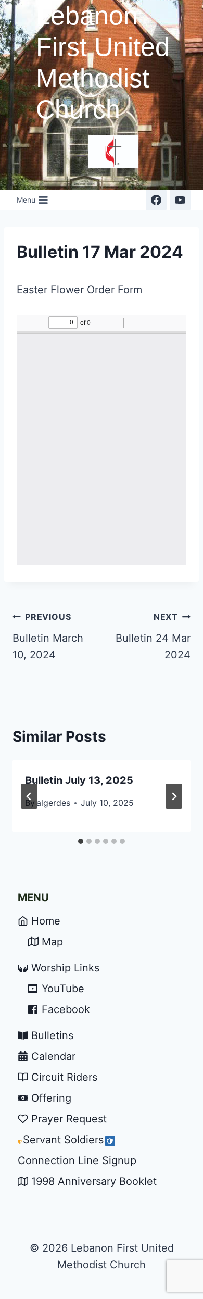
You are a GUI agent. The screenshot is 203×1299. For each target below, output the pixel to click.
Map (52, 941)
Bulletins (52, 1035)
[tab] (80, 841)
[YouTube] (180, 200)
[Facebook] (156, 200)
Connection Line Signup (77, 1160)
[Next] (174, 796)
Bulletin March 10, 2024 (47, 636)
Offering (51, 1098)
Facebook (66, 1009)
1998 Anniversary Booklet (94, 1181)
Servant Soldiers (63, 1139)
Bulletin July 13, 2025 (79, 780)
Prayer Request (69, 1119)
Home (45, 921)
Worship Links (65, 967)
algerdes (53, 802)
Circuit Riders (64, 1077)
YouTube (63, 988)
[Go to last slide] (29, 796)
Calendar (53, 1056)
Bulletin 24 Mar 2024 (153, 636)
